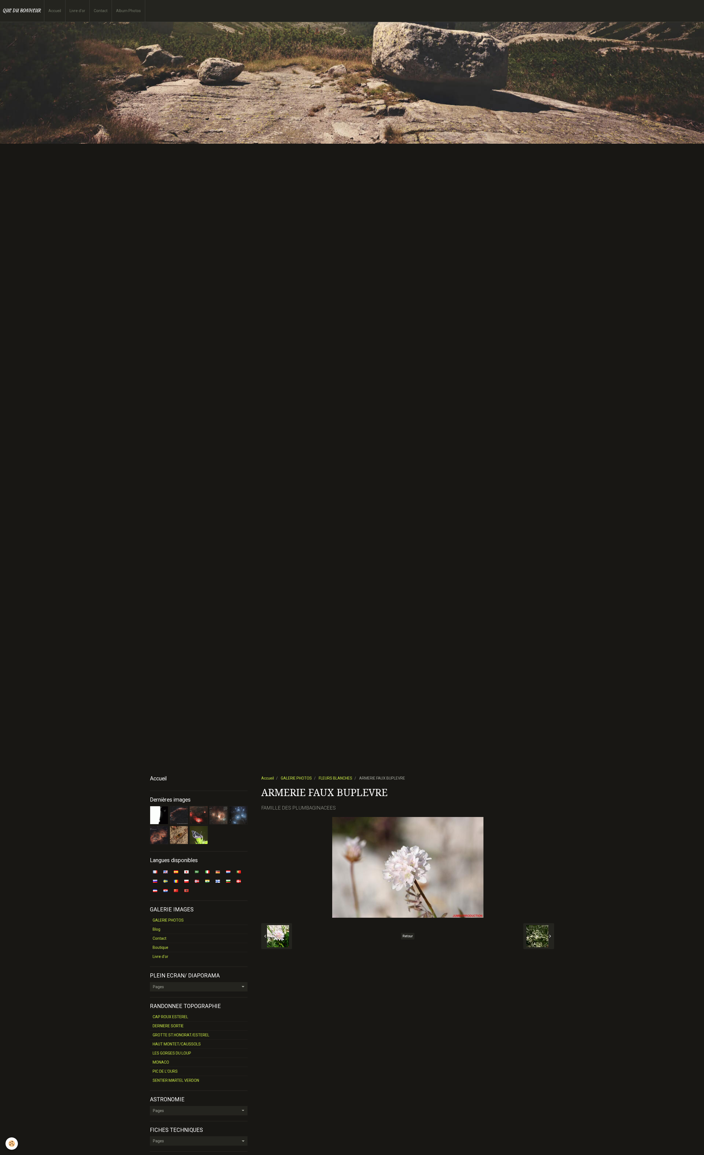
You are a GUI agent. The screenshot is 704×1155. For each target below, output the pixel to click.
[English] (165, 871)
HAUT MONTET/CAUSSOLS (177, 1044)
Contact (101, 11)
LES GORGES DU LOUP (172, 1053)
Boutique (160, 947)
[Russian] (155, 881)
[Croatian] (165, 890)
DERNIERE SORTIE (168, 1026)
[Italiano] (207, 871)
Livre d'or (77, 11)
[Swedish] (165, 881)
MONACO (161, 1062)
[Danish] (238, 881)
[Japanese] (186, 871)
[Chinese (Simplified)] (176, 890)
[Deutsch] (218, 871)
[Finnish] (218, 881)
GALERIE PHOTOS (296, 778)
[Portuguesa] (238, 871)
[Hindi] (207, 881)
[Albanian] (186, 890)
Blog (156, 929)
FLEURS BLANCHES (335, 778)
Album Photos (128, 11)
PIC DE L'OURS (165, 1071)
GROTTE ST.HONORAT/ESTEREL (181, 1035)
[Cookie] (12, 1143)
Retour (408, 936)
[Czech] (155, 890)
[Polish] (186, 881)
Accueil (54, 11)
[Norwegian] (197, 881)
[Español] (176, 871)
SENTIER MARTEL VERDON (176, 1080)
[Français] (155, 871)
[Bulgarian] (228, 881)
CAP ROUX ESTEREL (170, 1017)
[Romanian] (176, 881)
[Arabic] (197, 871)
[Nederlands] (228, 871)
